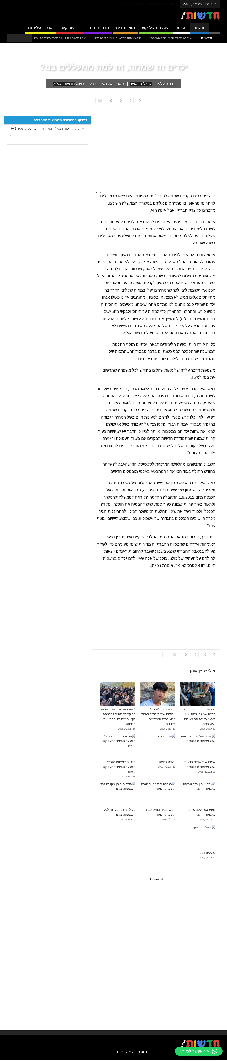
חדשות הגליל (64, 84)
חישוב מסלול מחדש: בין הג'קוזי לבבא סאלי (131, 38)
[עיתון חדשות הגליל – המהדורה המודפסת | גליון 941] (9, 135)
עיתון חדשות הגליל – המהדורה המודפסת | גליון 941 (45, 128)
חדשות (199, 28)
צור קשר (66, 28)
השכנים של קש (156, 28)
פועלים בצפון (206, 852)
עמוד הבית (211, 112)
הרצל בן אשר (141, 84)
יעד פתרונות (121, 1052)
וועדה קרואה (167, 762)
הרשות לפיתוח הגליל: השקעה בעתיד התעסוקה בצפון (119, 766)
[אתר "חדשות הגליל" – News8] (200, 15)
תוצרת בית (125, 28)
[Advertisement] (155, 609)
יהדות (181, 28)
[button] (199, 1051)
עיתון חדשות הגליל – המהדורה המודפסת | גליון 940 (71, 38)
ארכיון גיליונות (40, 28)
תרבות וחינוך (97, 28)
